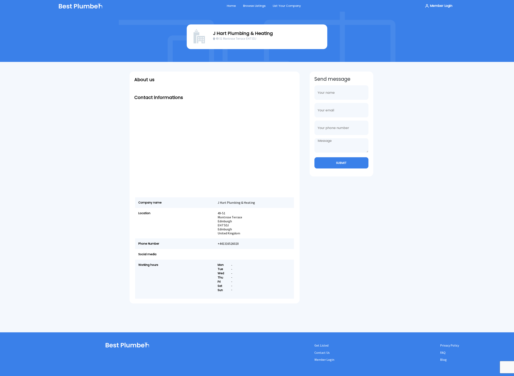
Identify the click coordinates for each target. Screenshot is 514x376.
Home (231, 6)
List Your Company (287, 6)
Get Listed (321, 345)
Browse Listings (254, 6)
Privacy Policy (449, 345)
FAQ (443, 353)
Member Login (440, 5)
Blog (443, 360)
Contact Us (322, 353)
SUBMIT (341, 163)
